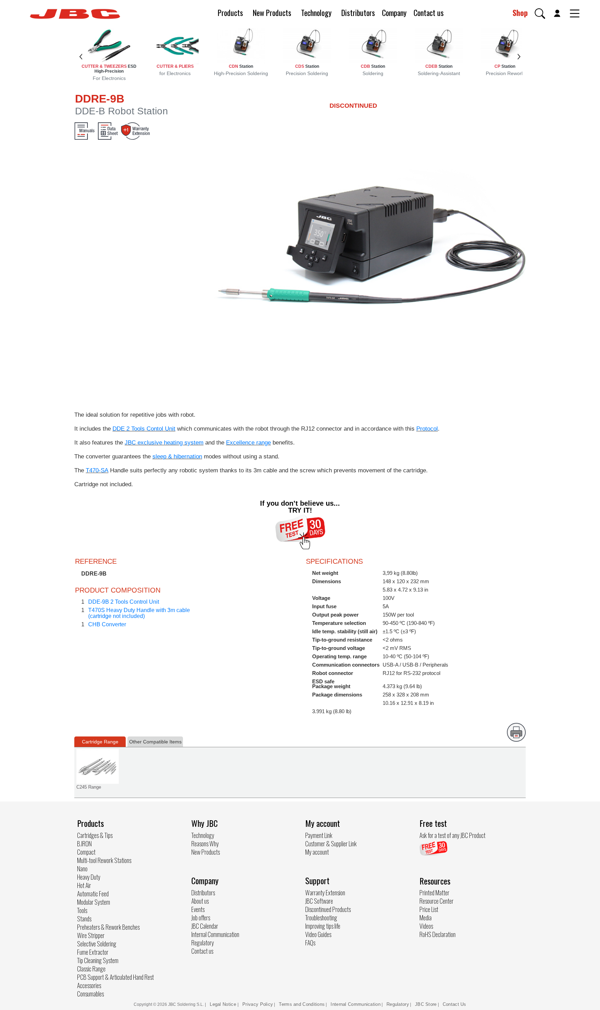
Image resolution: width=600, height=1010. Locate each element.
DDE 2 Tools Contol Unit (143, 428)
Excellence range (248, 442)
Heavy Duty (88, 876)
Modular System (93, 901)
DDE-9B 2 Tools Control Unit (123, 602)
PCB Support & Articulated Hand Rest (115, 977)
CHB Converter (107, 624)
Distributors (358, 12)
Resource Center (436, 900)
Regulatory (202, 942)
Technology (316, 12)
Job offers (200, 917)
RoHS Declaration (437, 934)
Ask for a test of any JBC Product (452, 835)
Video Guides (318, 934)
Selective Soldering (96, 943)
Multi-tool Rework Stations (104, 860)
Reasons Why (205, 843)
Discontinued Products (328, 909)
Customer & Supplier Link (331, 843)
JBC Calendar (204, 925)
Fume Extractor (92, 951)
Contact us (429, 12)
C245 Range (88, 787)
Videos (426, 925)
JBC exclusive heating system (164, 442)
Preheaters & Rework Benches (108, 926)
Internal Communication (215, 934)
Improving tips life (322, 925)
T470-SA (97, 470)
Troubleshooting (321, 917)
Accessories (89, 985)
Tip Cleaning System (97, 960)
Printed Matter (434, 892)
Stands (84, 918)
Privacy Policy (257, 1004)
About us (200, 900)
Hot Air (84, 885)
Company (394, 12)
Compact (86, 851)
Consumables (90, 993)
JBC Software (319, 900)
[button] (540, 13)
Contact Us (454, 1004)
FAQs (310, 942)
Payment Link (318, 835)
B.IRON (84, 843)
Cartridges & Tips (94, 835)
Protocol (427, 428)
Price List (428, 909)
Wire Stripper (91, 935)
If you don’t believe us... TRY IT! (300, 506)
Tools (82, 910)
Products (230, 12)
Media (425, 917)
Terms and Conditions (302, 1004)
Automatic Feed (93, 893)
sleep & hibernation (177, 456)
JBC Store (426, 1004)
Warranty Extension (325, 892)
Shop (520, 12)
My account (317, 851)
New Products (272, 12)
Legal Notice (224, 1004)
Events (198, 909)
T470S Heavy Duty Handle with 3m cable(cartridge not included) (139, 613)
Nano (82, 868)
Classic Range (91, 968)
